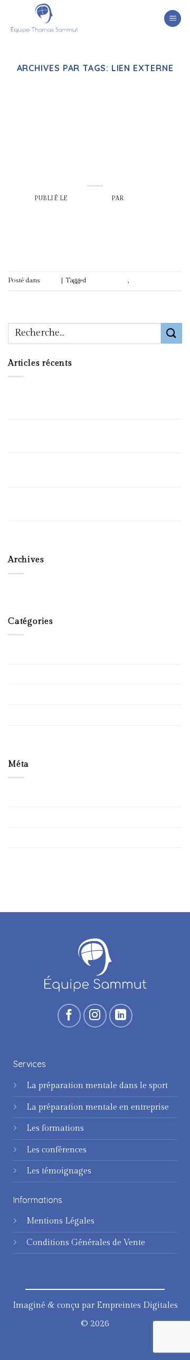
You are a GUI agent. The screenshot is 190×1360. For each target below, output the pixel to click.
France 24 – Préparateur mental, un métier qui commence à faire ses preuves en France (92, 470)
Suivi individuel (38, 735)
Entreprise (28, 674)
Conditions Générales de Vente (85, 1243)
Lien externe (147, 281)
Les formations (55, 1128)
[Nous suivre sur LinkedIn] (121, 1016)
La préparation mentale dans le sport (97, 1086)
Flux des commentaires (52, 838)
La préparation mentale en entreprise (97, 1107)
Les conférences (56, 1150)
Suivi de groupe (37, 715)
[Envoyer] (171, 333)
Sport (95, 91)
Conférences (31, 654)
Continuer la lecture (95, 244)
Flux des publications (49, 817)
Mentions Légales (60, 1221)
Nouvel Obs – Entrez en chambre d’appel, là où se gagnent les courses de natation (93, 402)
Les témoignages (58, 1171)
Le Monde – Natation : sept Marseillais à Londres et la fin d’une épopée (86, 436)
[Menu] (172, 18)
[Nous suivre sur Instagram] (95, 1016)
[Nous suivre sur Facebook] (69, 1016)
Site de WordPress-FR (49, 858)
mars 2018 (28, 593)
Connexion (29, 796)
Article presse (108, 281)
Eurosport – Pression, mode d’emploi (79, 531)
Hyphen (141, 198)
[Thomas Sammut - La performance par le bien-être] (60, 18)
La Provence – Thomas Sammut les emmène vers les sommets (77, 504)
